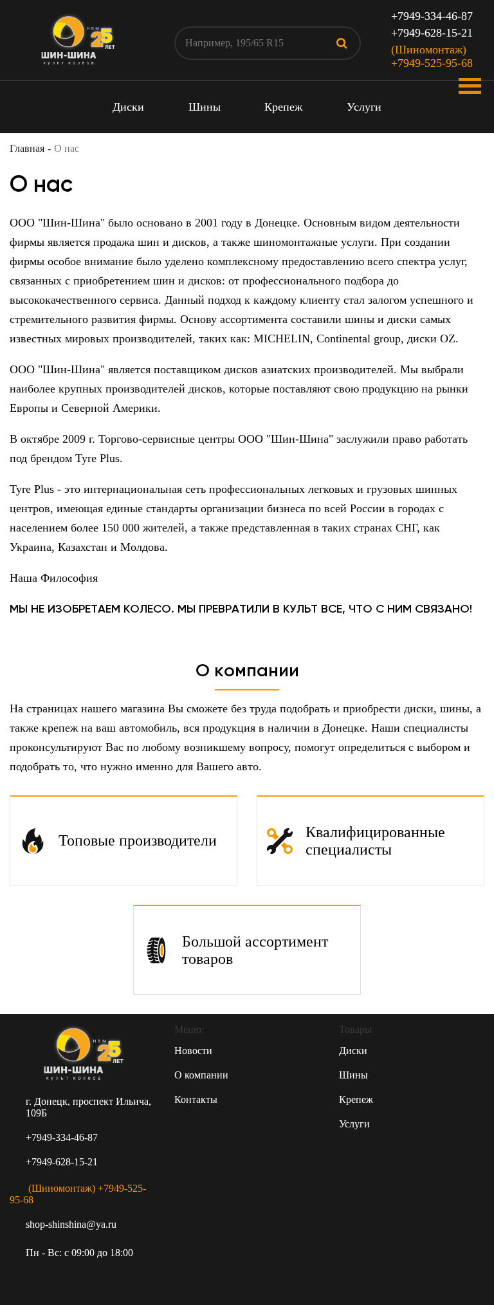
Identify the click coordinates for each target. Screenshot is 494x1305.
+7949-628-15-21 (432, 32)
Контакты (195, 1099)
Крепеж (283, 106)
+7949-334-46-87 (432, 16)
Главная (27, 148)
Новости (193, 1050)
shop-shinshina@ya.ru (71, 1224)
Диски (128, 106)
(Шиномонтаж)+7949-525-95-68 (432, 56)
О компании (201, 1074)
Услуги (364, 106)
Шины (204, 106)
